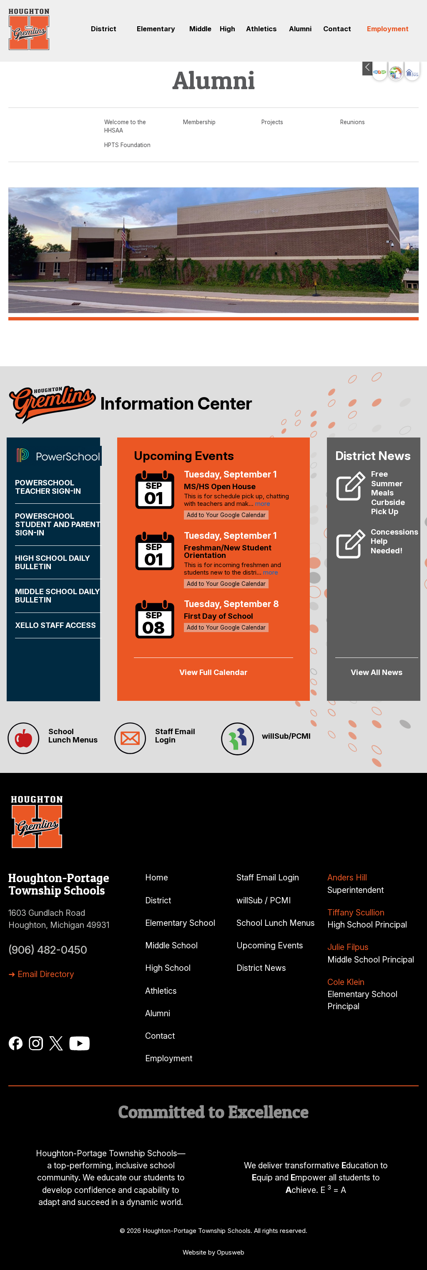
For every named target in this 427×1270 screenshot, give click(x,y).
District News (261, 968)
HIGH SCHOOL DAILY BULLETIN (52, 562)
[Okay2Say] (379, 71)
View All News (376, 672)
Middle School (171, 945)
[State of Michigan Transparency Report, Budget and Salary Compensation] (396, 71)
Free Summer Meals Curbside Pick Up (388, 493)
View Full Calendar (213, 672)
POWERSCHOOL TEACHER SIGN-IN (48, 486)
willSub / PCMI (263, 900)
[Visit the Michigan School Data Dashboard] (412, 71)
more (262, 504)
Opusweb (230, 1252)
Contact (337, 29)
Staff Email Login (175, 735)
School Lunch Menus (275, 923)
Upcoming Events (269, 945)
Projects (272, 122)
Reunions (352, 122)
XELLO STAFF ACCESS (55, 625)
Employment (388, 29)
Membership (199, 122)
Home (156, 877)
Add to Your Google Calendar (226, 515)
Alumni (300, 29)
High (227, 29)
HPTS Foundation (127, 145)
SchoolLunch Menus (73, 735)
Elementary (156, 29)
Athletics (261, 29)
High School (168, 968)
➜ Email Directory (41, 974)
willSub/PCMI (286, 736)
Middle (200, 29)
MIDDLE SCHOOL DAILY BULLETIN (57, 595)
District (103, 29)
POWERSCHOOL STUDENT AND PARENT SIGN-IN (58, 524)
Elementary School (180, 923)
